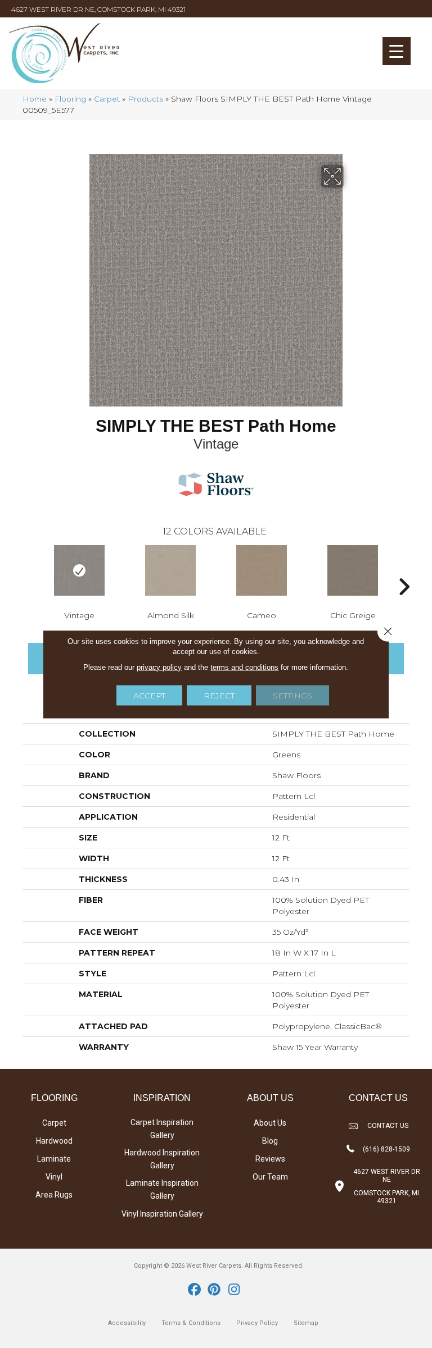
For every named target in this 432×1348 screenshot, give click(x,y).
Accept (149, 695)
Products (145, 98)
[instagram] (234, 1290)
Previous (28, 569)
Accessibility (127, 1323)
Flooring (70, 98)
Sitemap (306, 1323)
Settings (292, 695)
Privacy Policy (257, 1323)
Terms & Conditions (190, 1323)
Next (403, 569)
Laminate (54, 1158)
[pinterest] (214, 1290)
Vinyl (54, 1176)
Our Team (270, 1176)
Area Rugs (54, 1194)
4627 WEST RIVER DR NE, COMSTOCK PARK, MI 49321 (98, 9)
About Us (270, 1122)
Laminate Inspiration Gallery (162, 1189)
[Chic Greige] (352, 570)
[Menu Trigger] (396, 51)
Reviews (270, 1158)
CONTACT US (387, 1126)
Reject (219, 695)
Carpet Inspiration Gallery (162, 1129)
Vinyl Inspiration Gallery (162, 1213)
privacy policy (159, 666)
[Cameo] (261, 570)
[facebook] (195, 1290)
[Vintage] (79, 570)
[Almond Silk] (170, 570)
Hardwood (54, 1140)
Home (34, 98)
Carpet (107, 98)
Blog (270, 1140)
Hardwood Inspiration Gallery (162, 1159)
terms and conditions (244, 666)
